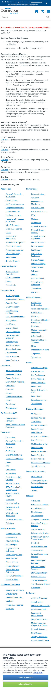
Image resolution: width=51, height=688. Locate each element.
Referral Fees (11, 257)
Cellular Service (37, 516)
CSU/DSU (35, 198)
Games (8, 462)
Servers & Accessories (35, 471)
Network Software (38, 629)
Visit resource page (36, 2)
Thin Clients (10, 404)
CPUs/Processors (12, 307)
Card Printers (36, 421)
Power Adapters (37, 379)
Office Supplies (37, 336)
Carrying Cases (11, 200)
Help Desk (35, 543)
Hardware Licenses (13, 215)
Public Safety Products (40, 350)
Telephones (35, 353)
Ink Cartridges (11, 545)
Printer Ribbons (12, 562)
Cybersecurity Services (40, 533)
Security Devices (12, 261)
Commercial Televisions (15, 590)
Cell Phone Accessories (15, 204)
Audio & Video (36, 602)
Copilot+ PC (10, 385)
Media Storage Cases (14, 555)
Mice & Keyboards (13, 225)
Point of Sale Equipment (15, 242)
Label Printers (36, 433)
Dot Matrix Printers (38, 425)
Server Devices (37, 267)
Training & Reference (39, 637)
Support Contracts (38, 576)
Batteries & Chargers (39, 368)
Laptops (9, 393)
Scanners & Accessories (40, 462)
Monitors (9, 601)
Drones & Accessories (14, 459)
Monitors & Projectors (10, 585)
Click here (4, 140)
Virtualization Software (40, 640)
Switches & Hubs (38, 278)
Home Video (11, 473)
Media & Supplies (8, 528)
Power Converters (38, 383)
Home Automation (38, 211)
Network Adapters (38, 226)
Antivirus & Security (39, 598)
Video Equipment (12, 360)
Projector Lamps (12, 566)
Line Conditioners (38, 375)
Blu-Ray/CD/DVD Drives (15, 299)
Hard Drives (10, 324)
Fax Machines (36, 312)
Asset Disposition (38, 508)
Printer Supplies (37, 455)
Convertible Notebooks (15, 382)
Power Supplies (12, 342)
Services (29, 496)
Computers (5, 365)
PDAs (33, 346)
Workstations (11, 408)
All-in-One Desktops (14, 371)
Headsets (35, 326)
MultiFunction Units (39, 444)
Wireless (34, 292)
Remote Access (37, 260)
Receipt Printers (37, 459)
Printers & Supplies (34, 409)
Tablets (8, 400)
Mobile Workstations (14, 397)
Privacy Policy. (38, 673)
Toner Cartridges (12, 579)
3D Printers (35, 414)
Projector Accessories (14, 250)
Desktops (9, 389)
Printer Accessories (13, 246)
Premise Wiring (37, 246)
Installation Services (39, 547)
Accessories (6, 189)
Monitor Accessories (14, 229)
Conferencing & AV (9, 413)
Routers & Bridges (38, 264)
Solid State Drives (13, 345)
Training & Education (39, 580)
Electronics (5, 432)
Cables (8, 281)
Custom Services (37, 529)
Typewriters (36, 357)
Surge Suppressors (38, 400)
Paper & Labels (11, 558)
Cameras (9, 447)
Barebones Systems (14, 374)
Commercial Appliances (40, 309)
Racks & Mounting (13, 254)
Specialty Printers (38, 466)
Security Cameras (12, 483)
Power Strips (36, 396)
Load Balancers (37, 487)
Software (34, 271)
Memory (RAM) (12, 328)
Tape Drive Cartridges (14, 576)
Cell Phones (10, 451)
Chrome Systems (12, 378)
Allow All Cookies (25, 684)
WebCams (10, 523)
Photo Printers (37, 448)
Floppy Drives (11, 320)
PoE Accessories (37, 242)
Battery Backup (37, 371)
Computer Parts (7, 290)
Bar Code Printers (38, 418)
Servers (34, 490)
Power (29, 362)
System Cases (11, 353)
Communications (37, 194)
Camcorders (10, 437)
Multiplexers (36, 223)
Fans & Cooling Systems (15, 317)
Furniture (34, 316)
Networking (31, 189)
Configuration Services (40, 519)
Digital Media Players (14, 455)
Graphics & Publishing (39, 619)
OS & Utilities (36, 633)
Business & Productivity (40, 606)
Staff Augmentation (39, 573)
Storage (34, 275)
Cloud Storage (36, 512)
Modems (34, 219)
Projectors (10, 609)
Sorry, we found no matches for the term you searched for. (25, 27)
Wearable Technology (14, 519)
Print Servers (36, 250)
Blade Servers (36, 477)
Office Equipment (33, 297)
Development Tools (38, 609)
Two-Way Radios (12, 503)
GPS (7, 466)
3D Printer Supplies (13, 534)
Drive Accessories (13, 211)
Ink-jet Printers (37, 429)
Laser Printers (36, 440)
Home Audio (11, 470)
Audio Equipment (12, 296)
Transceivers (36, 288)
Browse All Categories (10, 184)
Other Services (37, 550)
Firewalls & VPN (37, 208)
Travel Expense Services (40, 584)
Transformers (36, 404)
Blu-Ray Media (11, 537)
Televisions (10, 499)
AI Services (35, 501)
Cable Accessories (13, 278)
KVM (33, 215)
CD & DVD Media (12, 541)
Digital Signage (11, 594)
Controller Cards (12, 303)
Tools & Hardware (12, 356)
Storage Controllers (13, 349)
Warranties (35, 588)
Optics (8, 232)
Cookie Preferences (25, 678)
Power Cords (11, 285)
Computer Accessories (15, 208)
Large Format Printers (39, 436)
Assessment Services (39, 504)
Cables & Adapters (8, 266)
